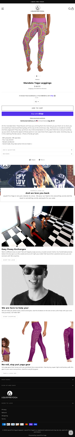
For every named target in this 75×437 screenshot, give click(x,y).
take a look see (10, 373)
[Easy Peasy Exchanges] (37, 226)
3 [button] (38, 76)
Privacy (4, 409)
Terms (4, 419)
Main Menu (6, 379)
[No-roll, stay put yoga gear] (37, 341)
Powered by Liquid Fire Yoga (37, 435)
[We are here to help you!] (37, 285)
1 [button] (35, 76)
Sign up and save (9, 385)
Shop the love (9, 260)
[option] (37, 1)
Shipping (30, 88)
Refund (4, 412)
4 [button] (40, 76)
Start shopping (9, 316)
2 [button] (36, 76)
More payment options (37, 118)
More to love (7, 403)
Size (36, 97)
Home (37, 79)
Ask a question (9, 149)
